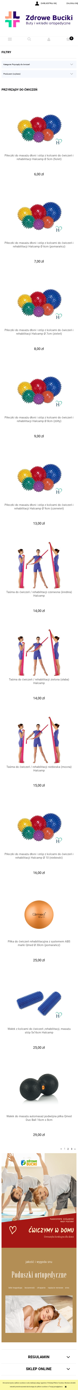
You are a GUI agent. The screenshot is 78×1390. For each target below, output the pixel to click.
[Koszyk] (68, 39)
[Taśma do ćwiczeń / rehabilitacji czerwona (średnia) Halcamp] (39, 565)
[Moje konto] (48, 39)
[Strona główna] (39, 22)
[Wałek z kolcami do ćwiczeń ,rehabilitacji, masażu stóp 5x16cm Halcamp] (39, 1002)
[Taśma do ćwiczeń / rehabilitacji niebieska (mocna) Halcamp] (39, 740)
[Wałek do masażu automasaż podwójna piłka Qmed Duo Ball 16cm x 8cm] (39, 1089)
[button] (10, 39)
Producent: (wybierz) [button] (11, 74)
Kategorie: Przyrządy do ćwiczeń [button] (16, 64)
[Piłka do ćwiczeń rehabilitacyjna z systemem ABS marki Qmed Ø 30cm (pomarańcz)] (39, 914)
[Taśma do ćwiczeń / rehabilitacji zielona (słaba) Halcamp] (39, 652)
